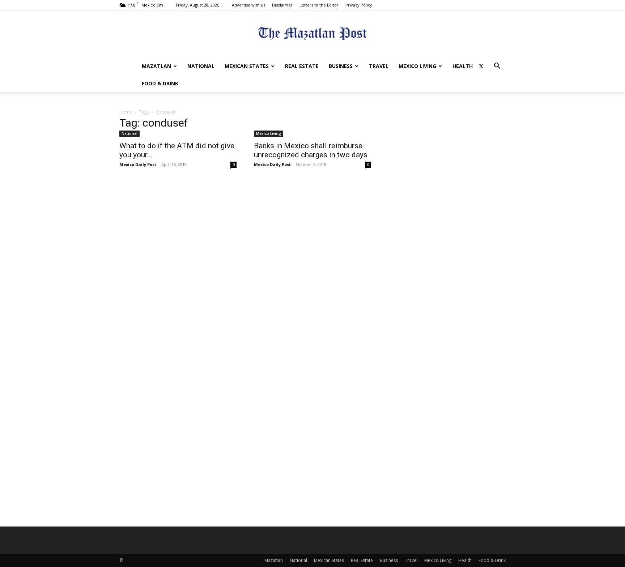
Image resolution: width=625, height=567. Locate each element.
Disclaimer (282, 5)
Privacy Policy (358, 5)
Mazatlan (156, 66)
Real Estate (302, 66)
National (200, 66)
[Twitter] (481, 66)
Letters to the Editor (319, 5)
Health (462, 66)
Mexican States (247, 66)
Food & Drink (160, 83)
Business (341, 66)
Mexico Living (417, 66)
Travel (378, 66)
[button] (497, 66)
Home (125, 112)
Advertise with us (248, 5)
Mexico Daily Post (137, 164)
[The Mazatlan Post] (312, 34)
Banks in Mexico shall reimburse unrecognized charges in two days (310, 150)
